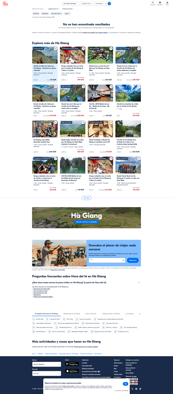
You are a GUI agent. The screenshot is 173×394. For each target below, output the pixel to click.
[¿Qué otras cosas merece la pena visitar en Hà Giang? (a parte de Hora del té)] (139, 282)
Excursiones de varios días (42, 289)
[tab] (46, 313)
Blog (115, 368)
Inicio (33, 354)
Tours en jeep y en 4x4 (40, 291)
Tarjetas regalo (118, 374)
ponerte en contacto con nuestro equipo (95, 32)
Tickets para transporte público (43, 297)
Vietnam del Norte (51, 354)
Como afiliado (129, 373)
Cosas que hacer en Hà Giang (68, 354)
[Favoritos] (152, 2)
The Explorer (117, 377)
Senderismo (37, 295)
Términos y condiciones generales (91, 374)
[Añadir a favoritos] (55, 48)
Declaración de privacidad (57, 270)
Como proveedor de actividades (131, 364)
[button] (45, 64)
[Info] (53, 17)
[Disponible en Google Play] (72, 364)
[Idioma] (160, 2)
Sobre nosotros (118, 363)
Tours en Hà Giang (86, 354)
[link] (45, 64)
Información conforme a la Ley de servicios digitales (96, 377)
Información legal (87, 365)
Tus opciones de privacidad (89, 371)
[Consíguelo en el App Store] (72, 371)
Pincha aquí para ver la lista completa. (86, 347)
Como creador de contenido (130, 369)
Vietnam (40, 354)
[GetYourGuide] (5, 3)
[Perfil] (167, 2)
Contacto (84, 363)
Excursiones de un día (40, 293)
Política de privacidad (88, 368)
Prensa (116, 371)
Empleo (116, 365)
